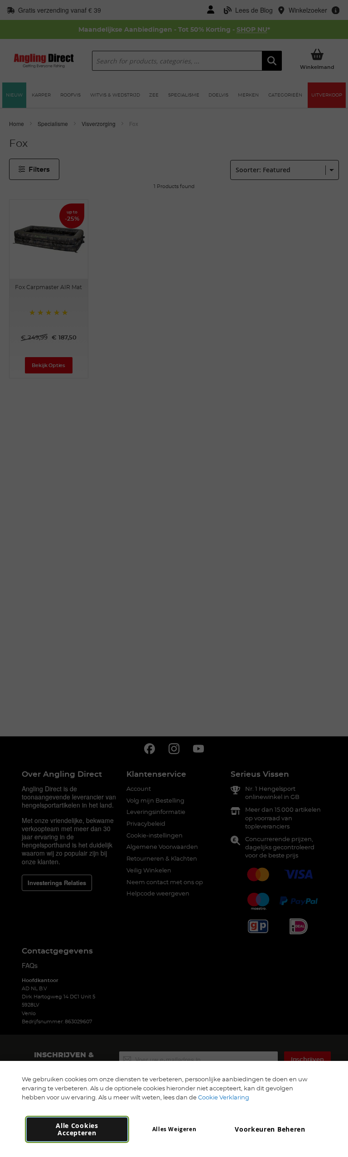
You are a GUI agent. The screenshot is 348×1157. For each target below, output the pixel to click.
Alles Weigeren (174, 1129)
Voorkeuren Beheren (270, 1129)
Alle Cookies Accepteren (77, 1129)
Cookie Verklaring (223, 1097)
